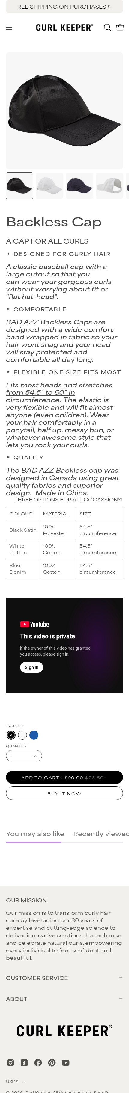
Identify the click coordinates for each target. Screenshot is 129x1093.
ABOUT (16, 999)
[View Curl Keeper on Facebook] (38, 1062)
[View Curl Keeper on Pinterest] (51, 1062)
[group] (64, 6)
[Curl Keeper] (65, 27)
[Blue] (33, 735)
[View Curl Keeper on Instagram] (10, 1062)
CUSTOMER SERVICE (37, 978)
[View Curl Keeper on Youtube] (65, 1062)
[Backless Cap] (19, 185)
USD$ (12, 1081)
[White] (22, 735)
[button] (107, 27)
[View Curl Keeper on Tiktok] (24, 1062)
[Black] (11, 735)
